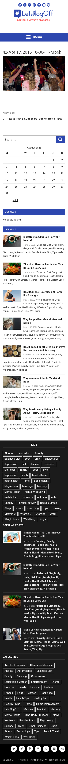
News (56, 715)
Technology (23, 731)
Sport (20, 311)
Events (55, 681)
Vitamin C (10, 513)
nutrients (7, 366)
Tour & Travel (51, 731)
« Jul (15, 200)
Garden (32, 692)
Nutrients (56, 362)
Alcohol (9, 453)
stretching (33, 508)
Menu (37, 37)
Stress (6, 401)
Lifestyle (12, 252)
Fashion (35, 687)
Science (9, 726)
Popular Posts (39, 252)
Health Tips (15, 307)
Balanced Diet (44, 244)
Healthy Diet (14, 279)
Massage (27, 486)
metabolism (11, 497)
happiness (42, 276)
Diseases (49, 464)
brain (60, 244)
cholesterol (51, 458)
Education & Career (16, 681)
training (57, 508)
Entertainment (39, 681)
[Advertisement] (34, 28)
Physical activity (54, 307)
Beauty (50, 541)
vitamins (40, 513)
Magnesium (11, 486)
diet (25, 248)
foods (38, 248)
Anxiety (42, 327)
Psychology (38, 338)
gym (45, 469)
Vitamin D (25, 513)
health (45, 248)
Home (40, 393)
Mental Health (24, 252)
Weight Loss (57, 279)
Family (22, 687)
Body (54, 244)
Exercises (34, 331)
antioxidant (24, 453)
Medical (16, 397)
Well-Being (14, 256)
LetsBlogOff (38, 334)
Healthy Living (29, 307)
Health (52, 248)
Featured (49, 687)
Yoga (43, 519)
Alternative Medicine (41, 665)
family (23, 469)
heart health (11, 480)
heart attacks (39, 475)
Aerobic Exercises (45, 299)
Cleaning (51, 417)
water (53, 513)
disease (35, 464)
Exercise (27, 303)
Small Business (37, 726)
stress (13, 401)
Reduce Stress (48, 502)
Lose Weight (41, 480)
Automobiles (24, 670)
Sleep (60, 397)
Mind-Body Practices (36, 715)
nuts (53, 497)
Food (31, 248)
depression (11, 464)
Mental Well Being (35, 491)
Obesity (9, 502)
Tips (49, 252)
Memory (59, 334)
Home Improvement (47, 704)
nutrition (42, 497)
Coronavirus (38, 676)
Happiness (49, 303)
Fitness (36, 358)
